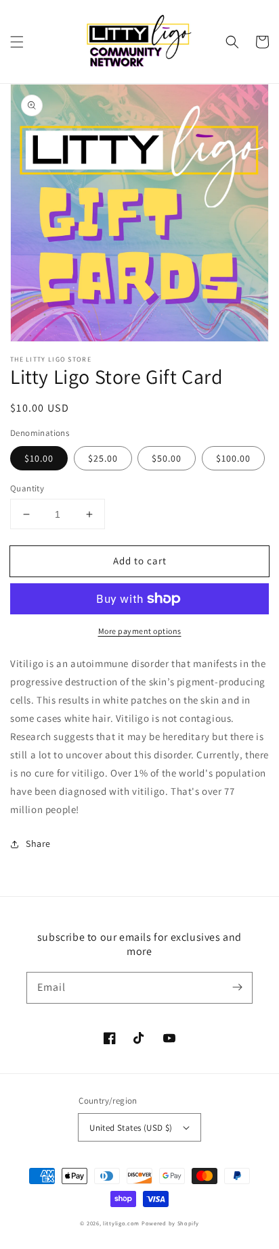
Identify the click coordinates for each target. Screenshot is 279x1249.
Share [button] (38, 843)
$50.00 (166, 458)
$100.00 (233, 458)
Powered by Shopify (170, 1223)
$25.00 (103, 458)
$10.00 (38, 458)
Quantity (27, 488)
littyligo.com (121, 1223)
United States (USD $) (130, 1127)
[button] (17, 42)
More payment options (139, 631)
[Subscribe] (237, 987)
